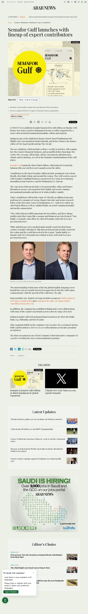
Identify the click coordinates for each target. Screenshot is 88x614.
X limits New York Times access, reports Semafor (60, 391)
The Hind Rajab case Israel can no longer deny (30, 568)
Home (10, 22)
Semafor (21, 355)
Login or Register (11, 592)
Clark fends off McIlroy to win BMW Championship (32, 429)
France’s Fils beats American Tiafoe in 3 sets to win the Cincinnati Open (38, 440)
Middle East (15, 552)
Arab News (12, 2)
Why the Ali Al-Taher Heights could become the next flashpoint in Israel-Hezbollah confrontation (37, 581)
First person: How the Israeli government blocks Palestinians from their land (36, 556)
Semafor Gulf (16, 165)
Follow (73, 122)
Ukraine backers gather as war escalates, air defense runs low (36, 419)
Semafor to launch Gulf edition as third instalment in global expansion (25, 393)
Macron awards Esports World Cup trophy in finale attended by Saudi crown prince (54, 17)
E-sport (22, 17)
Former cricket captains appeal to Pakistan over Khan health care (36, 460)
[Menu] (3, 2)
